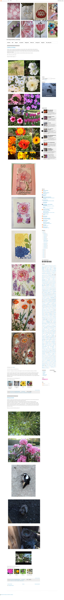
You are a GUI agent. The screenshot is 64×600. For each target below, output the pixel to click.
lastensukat (53, 308)
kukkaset (49, 302)
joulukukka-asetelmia (52, 285)
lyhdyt (51, 312)
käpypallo (44, 306)
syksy (50, 350)
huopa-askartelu (53, 281)
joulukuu (43, 286)
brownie (54, 273)
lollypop (43, 311)
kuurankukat (53, 303)
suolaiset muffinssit (45, 349)
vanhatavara (43, 360)
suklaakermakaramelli (44, 348)
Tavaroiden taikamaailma (46, 218)
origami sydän (53, 323)
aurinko (51, 270)
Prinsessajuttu (45, 202)
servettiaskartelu (25, 392)
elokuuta (45, 237)
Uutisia (44, 214)
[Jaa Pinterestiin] (31, 391)
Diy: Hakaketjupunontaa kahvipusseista (52, 136)
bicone (51, 273)
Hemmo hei (44, 191)
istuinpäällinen (53, 283)
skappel (47, 344)
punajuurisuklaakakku (44, 335)
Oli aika (44, 207)
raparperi (54, 338)
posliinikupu (53, 333)
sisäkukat (43, 344)
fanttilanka (50, 276)
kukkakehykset (46, 301)
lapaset (44, 307)
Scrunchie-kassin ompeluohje (46, 210)
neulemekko (54, 317)
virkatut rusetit (48, 364)
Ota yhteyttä (48, 42)
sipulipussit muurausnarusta (49, 343)
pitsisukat (51, 332)
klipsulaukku (47, 298)
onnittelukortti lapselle (49, 322)
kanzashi (55, 291)
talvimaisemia (43, 353)
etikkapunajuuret (44, 276)
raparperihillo (43, 339)
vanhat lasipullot (49, 359)
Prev (43, 90)
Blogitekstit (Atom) (11, 585)
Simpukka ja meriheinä (46, 222)
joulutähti (54, 287)
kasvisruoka (47, 293)
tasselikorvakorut (44, 354)
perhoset (48, 330)
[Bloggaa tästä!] (28, 391)
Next (55, 90)
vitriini (47, 365)
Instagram (38, 42)
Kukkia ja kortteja (11, 47)
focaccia (11, 392)
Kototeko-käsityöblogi (46, 209)
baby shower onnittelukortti (53, 271)
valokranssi (51, 358)
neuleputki (50, 318)
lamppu (47, 306)
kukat (19, 392)
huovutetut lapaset (45, 283)
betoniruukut (48, 273)
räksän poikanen (22, 580)
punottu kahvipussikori (52, 335)
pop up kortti (49, 333)
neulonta (44, 319)
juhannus (49, 288)
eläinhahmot (46, 275)
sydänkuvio (47, 350)
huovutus (49, 283)
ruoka (43, 340)
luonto (45, 312)
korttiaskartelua (16, 392)
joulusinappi (47, 287)
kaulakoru (54, 293)
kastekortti (53, 292)
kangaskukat (51, 291)
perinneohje (51, 330)
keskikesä (11, 580)
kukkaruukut (44, 302)
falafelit (47, 276)
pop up (46, 333)
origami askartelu (44, 323)
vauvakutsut (46, 361)
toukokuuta (45, 243)
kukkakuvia (54, 301)
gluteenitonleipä (53, 277)
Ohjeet (16, 42)
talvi (47, 352)
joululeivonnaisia (47, 286)
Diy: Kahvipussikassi (51, 142)
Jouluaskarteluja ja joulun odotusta (47, 223)
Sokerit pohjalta (45, 221)
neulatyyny (48, 317)
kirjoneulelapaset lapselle (46, 296)
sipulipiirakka (43, 343)
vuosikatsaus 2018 (52, 366)
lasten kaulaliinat (48, 308)
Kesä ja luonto (10, 397)
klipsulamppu (43, 298)
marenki (43, 314)
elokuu (43, 275)
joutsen (46, 288)
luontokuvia (48, 312)
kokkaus (52, 298)
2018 (43, 250)
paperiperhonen (44, 328)
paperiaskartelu (46, 327)
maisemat (50, 313)
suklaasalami (49, 348)
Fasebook (21, 42)
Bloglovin (27, 42)
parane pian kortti (53, 328)
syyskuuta (45, 236)
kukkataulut (53, 302)
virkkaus (43, 365)
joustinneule (43, 288)
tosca (54, 355)
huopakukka (43, 282)
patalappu (49, 329)
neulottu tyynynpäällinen (50, 319)
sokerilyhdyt (50, 344)
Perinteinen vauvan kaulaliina (51, 117)
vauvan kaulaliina (51, 361)
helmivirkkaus (43, 280)
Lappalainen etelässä (46, 192)
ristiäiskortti (54, 339)
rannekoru (51, 337)
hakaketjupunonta (48, 278)
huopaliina (47, 282)
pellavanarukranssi (44, 330)
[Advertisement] (49, 60)
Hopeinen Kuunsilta (46, 211)
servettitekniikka (29, 392)
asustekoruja (47, 270)
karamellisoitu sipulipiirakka (47, 292)
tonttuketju (49, 355)
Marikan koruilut (45, 220)
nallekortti (50, 316)
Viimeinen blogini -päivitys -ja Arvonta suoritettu (48, 212)
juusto (55, 288)
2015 (43, 254)
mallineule (54, 313)
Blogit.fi (42, 42)
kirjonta (55, 296)
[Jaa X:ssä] (29, 391)
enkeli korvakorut (50, 275)
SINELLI (44, 373)
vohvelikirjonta (50, 365)
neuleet (51, 317)
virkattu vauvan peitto (50, 363)
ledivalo (47, 309)
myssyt (43, 316)
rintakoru (47, 339)
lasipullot (53, 307)
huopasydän (50, 282)
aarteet (54, 265)
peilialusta (53, 329)
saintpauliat (53, 340)
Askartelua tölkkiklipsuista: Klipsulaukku (50, 149)
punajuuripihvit (52, 334)
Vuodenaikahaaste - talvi (46, 227)
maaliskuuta (45, 245)
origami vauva (50, 324)
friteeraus (46, 277)
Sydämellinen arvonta (45, 225)
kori (54, 298)
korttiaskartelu (54, 299)
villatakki (46, 363)
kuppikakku (48, 303)
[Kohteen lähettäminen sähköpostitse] (27, 391)
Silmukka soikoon (45, 190)
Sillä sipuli (44, 195)
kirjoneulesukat (51, 296)
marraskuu (46, 314)
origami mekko (49, 323)
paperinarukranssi (52, 327)
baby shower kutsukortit (46, 271)
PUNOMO (44, 372)
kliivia (48, 297)
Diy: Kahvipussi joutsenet (50, 129)
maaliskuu (47, 313)
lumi (48, 311)
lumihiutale (51, 311)
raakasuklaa (47, 337)
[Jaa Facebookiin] (30, 391)
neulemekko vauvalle (45, 318)
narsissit (54, 316)
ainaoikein (54, 266)
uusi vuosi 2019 (44, 358)
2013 (43, 256)
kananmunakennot (46, 291)
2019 (43, 249)
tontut (52, 355)
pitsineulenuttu (43, 332)
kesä (13, 392)
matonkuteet (50, 314)
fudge (49, 277)
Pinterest (32, 42)
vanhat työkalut (53, 359)
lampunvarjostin (54, 306)
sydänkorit (53, 349)
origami (54, 322)
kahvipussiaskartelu (45, 290)
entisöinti (54, 275)
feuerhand (54, 276)
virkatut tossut (53, 364)
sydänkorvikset (43, 350)
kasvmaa (51, 293)
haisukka (43, 278)
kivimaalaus (44, 297)
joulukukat (47, 285)
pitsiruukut (47, 332)
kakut (42, 291)
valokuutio (55, 358)
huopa (50, 281)
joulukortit (43, 285)
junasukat (52, 288)
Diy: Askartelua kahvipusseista (50, 110)
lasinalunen (49, 307)
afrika (42, 266)
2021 (43, 231)
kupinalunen (43, 303)
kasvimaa (43, 293)
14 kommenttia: (23, 391)
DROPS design (45, 374)
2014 (43, 255)
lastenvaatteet (43, 309)
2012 (43, 257)
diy (52, 274)
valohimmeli (48, 358)
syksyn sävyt (53, 350)
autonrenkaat (54, 270)
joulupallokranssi (53, 286)
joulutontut (51, 287)
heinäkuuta (45, 238)
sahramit (49, 340)
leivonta (54, 309)
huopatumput (54, 282)
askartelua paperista (49, 269)
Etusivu (8, 42)
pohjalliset (43, 333)
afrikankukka (46, 266)
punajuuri (47, 334)
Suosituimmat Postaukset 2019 (48, 265)
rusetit (46, 340)
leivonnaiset (50, 309)
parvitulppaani (43, 329)
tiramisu (45, 355)
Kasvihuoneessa (45, 193)
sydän (50, 349)
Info (12, 42)
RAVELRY (44, 371)
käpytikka (18, 580)
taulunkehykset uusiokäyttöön (51, 354)
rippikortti (50, 339)
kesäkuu (16, 580)
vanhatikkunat (48, 360)
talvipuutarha (48, 353)
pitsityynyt (54, 332)
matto (54, 314)
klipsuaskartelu (53, 297)
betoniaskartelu (44, 273)
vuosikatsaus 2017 (47, 366)
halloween (53, 278)
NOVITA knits (44, 375)
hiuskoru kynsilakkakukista (45, 281)
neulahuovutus (44, 317)
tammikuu (53, 353)
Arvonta (43, 265)
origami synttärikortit (44, 324)
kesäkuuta (45, 239)
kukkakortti (21, 392)
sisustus (54, 343)
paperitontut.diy (48, 328)
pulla (42, 334)
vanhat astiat (44, 359)
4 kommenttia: (23, 579)
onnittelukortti (48, 321)
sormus (54, 345)
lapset (46, 307)
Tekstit (44, 383)
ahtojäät (50, 266)
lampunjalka (50, 306)
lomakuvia (46, 311)
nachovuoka (46, 316)
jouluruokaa (43, 287)
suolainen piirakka (54, 348)
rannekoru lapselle (49, 338)
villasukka (43, 363)
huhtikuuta (45, 244)
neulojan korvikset (54, 318)
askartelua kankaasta (49, 268)
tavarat (43, 355)
